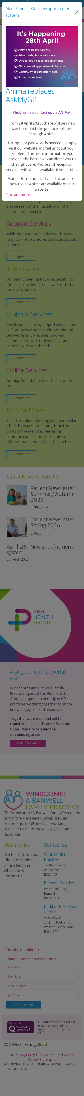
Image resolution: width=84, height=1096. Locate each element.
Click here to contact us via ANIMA (42, 112)
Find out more (18, 194)
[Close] (76, 12)
